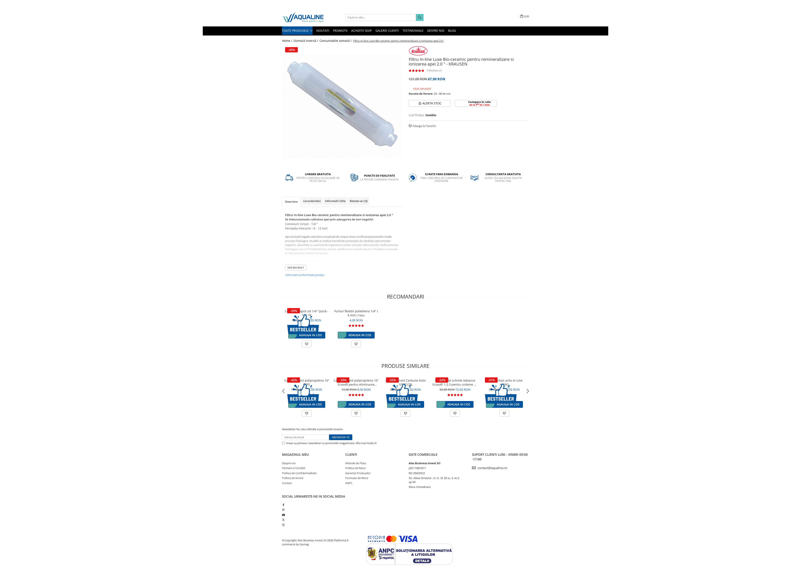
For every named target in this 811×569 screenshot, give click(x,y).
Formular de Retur (356, 478)
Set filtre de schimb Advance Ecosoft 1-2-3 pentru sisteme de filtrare (455, 382)
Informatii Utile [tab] (335, 201)
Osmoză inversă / (306, 41)
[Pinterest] (283, 510)
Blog (452, 31)
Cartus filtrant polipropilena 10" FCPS (306, 382)
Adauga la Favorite (424, 126)
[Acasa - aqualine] (303, 17)
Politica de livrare (292, 478)
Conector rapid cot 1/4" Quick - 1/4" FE (306, 313)
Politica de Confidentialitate (394, 443)
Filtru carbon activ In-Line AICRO (504, 382)
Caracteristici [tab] (312, 201)
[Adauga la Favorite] (307, 344)
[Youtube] (283, 515)
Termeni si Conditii (293, 468)
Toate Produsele (296, 31)
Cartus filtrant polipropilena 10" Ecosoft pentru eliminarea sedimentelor (356, 382)
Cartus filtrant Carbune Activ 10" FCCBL (405, 382)
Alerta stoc (431, 103)
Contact (287, 483)
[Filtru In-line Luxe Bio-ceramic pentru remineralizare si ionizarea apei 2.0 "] (342, 106)
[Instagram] (283, 525)
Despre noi (435, 31)
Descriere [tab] (291, 201)
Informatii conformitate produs (304, 275)
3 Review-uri (434, 70)
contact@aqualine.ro (492, 468)
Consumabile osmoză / (336, 41)
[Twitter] (283, 520)
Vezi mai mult (295, 267)
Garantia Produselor (358, 473)
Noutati (322, 31)
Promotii (340, 31)
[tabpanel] (342, 106)
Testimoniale (413, 31)
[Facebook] (283, 505)
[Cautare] (419, 17)
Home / (287, 41)
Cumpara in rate (479, 103)
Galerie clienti (387, 31)
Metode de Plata (355, 463)
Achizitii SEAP (361, 31)
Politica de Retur (355, 468)
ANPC (348, 483)
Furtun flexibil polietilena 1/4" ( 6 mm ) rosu (356, 313)
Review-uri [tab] (358, 201)
